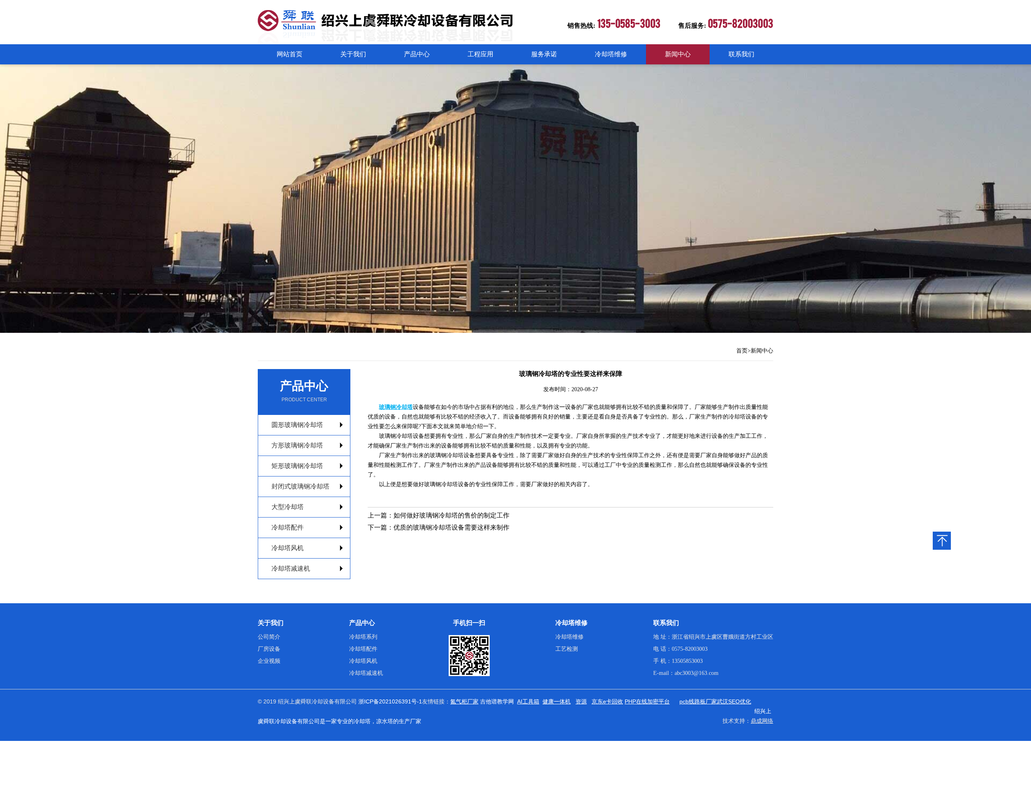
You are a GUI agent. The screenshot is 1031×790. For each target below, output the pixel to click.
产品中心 (417, 54)
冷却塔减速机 (290, 568)
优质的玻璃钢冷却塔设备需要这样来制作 (451, 527)
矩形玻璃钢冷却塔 (297, 465)
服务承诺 (544, 54)
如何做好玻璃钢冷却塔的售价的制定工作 (451, 515)
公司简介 (269, 637)
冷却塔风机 (287, 548)
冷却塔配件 (287, 527)
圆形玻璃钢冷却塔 (297, 424)
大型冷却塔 (287, 506)
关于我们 (353, 54)
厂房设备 (269, 649)
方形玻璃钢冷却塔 (297, 445)
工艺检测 (566, 649)
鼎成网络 (762, 721)
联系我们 (741, 54)
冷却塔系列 (363, 637)
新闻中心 (678, 54)
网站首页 (289, 54)
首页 (741, 351)
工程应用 (480, 54)
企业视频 (269, 661)
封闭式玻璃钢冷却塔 (300, 486)
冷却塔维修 (611, 54)
